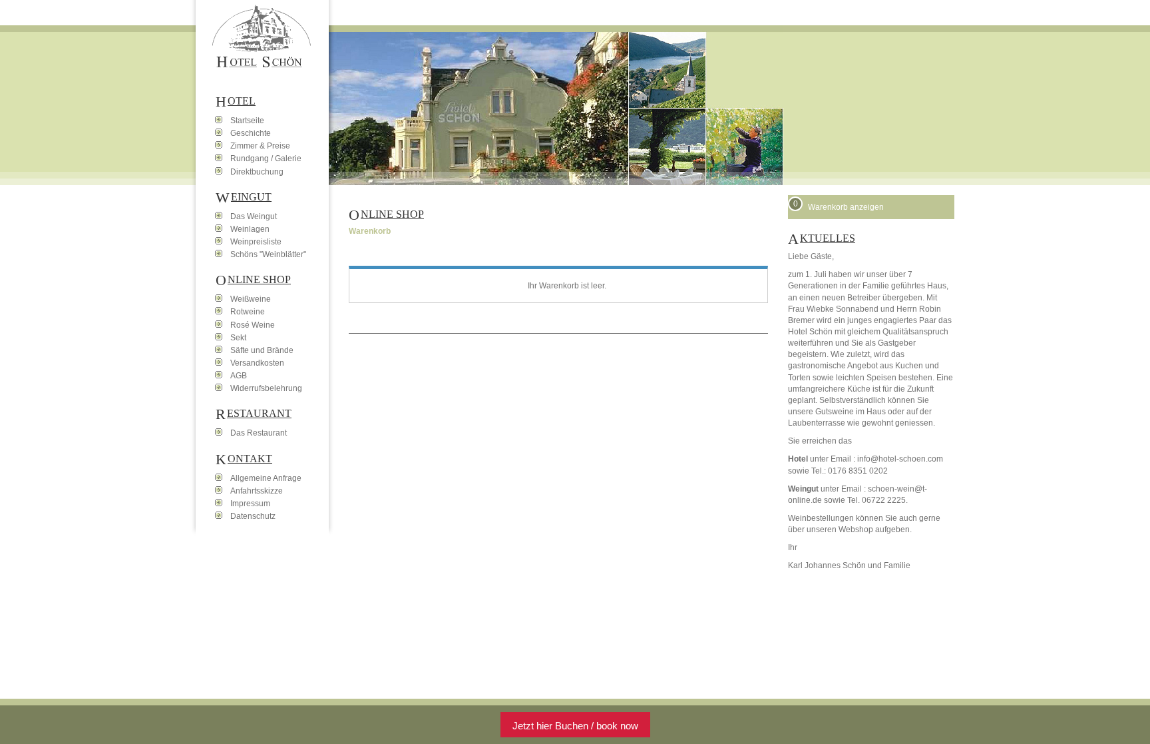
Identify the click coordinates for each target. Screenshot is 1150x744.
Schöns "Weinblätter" (268, 254)
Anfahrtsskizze (256, 491)
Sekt (238, 337)
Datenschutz (253, 516)
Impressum (250, 503)
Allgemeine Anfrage (265, 478)
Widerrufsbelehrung (266, 388)
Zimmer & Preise (260, 146)
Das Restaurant (258, 433)
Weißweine (250, 299)
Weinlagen (250, 229)
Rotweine (247, 311)
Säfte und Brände (261, 350)
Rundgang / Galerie (265, 158)
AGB (238, 375)
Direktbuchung (257, 172)
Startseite (247, 120)
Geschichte (250, 133)
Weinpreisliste (256, 241)
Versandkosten (257, 363)
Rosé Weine (252, 325)
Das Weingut (253, 216)
